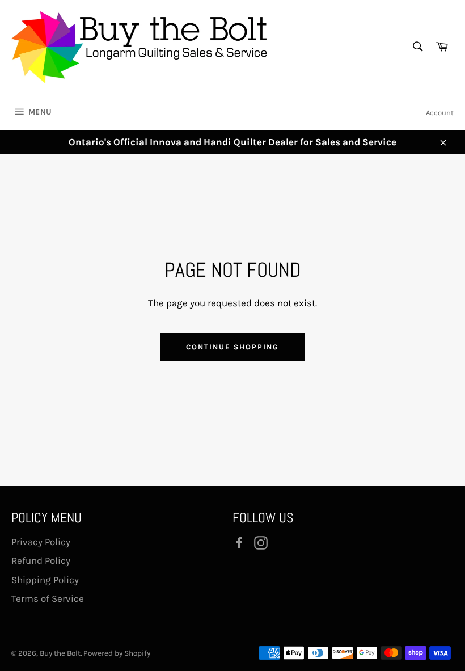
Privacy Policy (40, 541)
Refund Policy (40, 560)
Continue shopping (232, 347)
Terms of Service (47, 598)
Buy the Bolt (60, 653)
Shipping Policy (45, 579)
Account (440, 112)
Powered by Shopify (116, 653)
